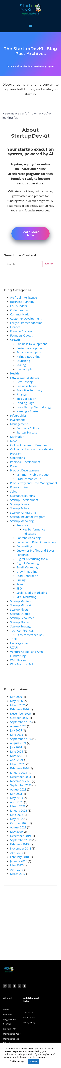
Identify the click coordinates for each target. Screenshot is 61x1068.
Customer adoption (29, 348)
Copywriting (24, 546)
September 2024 (21, 739)
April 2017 (16, 869)
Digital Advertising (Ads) (32, 559)
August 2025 (18, 726)
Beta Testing (24, 382)
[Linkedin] (14, 986)
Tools (13, 639)
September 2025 (21, 722)
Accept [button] (33, 1061)
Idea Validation (26, 399)
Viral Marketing (26, 597)
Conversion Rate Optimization (36, 542)
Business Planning (22, 302)
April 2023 (16, 802)
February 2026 (19, 709)
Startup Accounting (22, 496)
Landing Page (25, 403)
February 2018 (19, 857)
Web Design (18, 660)
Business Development (31, 344)
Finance (15, 327)
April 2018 (16, 853)
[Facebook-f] (9, 986)
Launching (23, 361)
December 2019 (20, 836)
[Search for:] (23, 264)
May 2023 (16, 798)
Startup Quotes (20, 614)
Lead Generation (27, 576)
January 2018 (18, 861)
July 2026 (16, 697)
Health (14, 373)
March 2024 (17, 764)
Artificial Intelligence (23, 297)
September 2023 (21, 785)
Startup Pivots (19, 609)
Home (9, 65)
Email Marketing (27, 567)
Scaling (21, 365)
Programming (19, 487)
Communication (20, 314)
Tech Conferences (22, 630)
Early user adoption (29, 352)
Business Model (26, 386)
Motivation (17, 437)
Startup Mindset (20, 605)
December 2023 (20, 777)
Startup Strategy (20, 626)
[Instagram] (19, 986)
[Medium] (24, 986)
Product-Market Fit (28, 479)
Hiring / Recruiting (28, 356)
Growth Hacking (26, 571)
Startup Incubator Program (27, 517)
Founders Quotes (21, 335)
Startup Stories (20, 622)
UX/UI (14, 647)
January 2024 (18, 772)
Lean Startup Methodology (33, 407)
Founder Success (21, 331)
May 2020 (16, 831)
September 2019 (21, 840)
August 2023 (18, 789)
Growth (15, 340)
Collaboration (19, 310)
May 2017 (16, 865)
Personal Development (25, 462)
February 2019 (19, 844)
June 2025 (16, 734)
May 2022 (16, 819)
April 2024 (16, 760)
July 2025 (16, 730)
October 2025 (19, 718)
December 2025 (20, 713)
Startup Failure (19, 508)
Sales (13, 491)
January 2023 (18, 810)
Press (13, 466)
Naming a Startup (28, 411)
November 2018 (20, 848)
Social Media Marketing (31, 593)
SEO (19, 588)
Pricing (20, 580)
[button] (30, 25)
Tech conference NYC (30, 635)
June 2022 (16, 815)
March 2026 (17, 705)
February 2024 (19, 768)
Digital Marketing (27, 563)
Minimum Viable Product (32, 474)
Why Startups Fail (21, 664)
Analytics (22, 525)
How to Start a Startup (24, 377)
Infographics (18, 415)
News (14, 441)
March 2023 (17, 806)
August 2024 (18, 743)
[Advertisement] (30, 928)
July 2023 (16, 793)
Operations (17, 458)
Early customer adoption (26, 323)
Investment (17, 420)
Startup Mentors (20, 601)
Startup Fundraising (23, 512)
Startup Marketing (22, 521)
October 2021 (19, 823)
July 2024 (16, 747)
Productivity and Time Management (33, 483)
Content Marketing (28, 538)
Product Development (24, 470)
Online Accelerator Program (28, 445)
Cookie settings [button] (17, 1061)
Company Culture (27, 428)
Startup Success (26, 432)
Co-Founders (18, 306)
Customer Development (25, 318)
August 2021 (18, 827)
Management (19, 424)
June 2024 (16, 751)
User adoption (25, 369)
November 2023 (20, 781)
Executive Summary (29, 390)
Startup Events (19, 504)
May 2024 (16, 756)
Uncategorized (19, 643)
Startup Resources (22, 618)
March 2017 (17, 874)
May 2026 (16, 701)
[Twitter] (5, 986)
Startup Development (24, 500)
